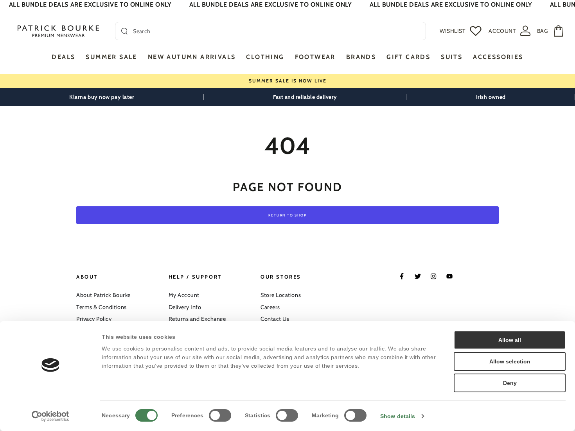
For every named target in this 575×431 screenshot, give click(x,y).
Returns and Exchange (197, 318)
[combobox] (276, 31)
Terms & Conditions (101, 307)
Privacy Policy (94, 318)
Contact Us (275, 318)
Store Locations (281, 295)
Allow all (509, 340)
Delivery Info (185, 307)
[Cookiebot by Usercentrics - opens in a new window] (50, 416)
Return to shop (287, 215)
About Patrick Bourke (103, 295)
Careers (270, 307)
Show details (397, 416)
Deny (510, 383)
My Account (184, 295)
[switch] (220, 415)
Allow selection (509, 361)
